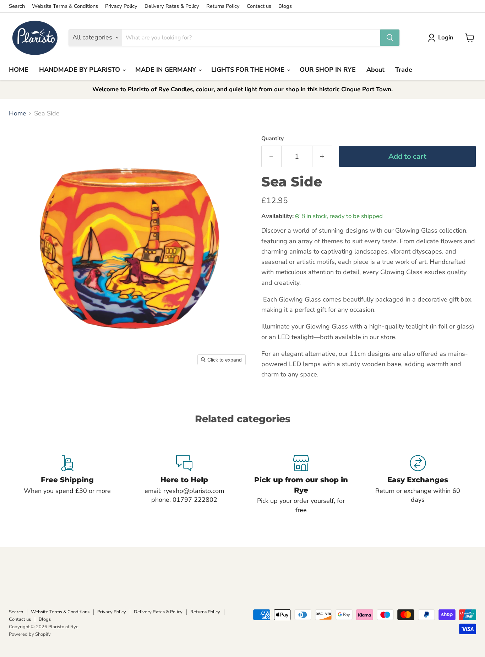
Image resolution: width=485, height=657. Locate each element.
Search (17, 6)
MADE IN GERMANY (166, 69)
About (375, 69)
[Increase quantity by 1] (322, 156)
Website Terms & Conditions (65, 6)
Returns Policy (223, 6)
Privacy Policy (121, 6)
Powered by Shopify (30, 634)
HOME (18, 69)
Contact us (259, 6)
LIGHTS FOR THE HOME (248, 69)
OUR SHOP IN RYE (328, 69)
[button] (442, 37)
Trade (403, 69)
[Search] (389, 37)
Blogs (285, 6)
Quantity (272, 138)
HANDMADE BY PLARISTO (80, 69)
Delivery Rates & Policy (172, 6)
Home (17, 113)
